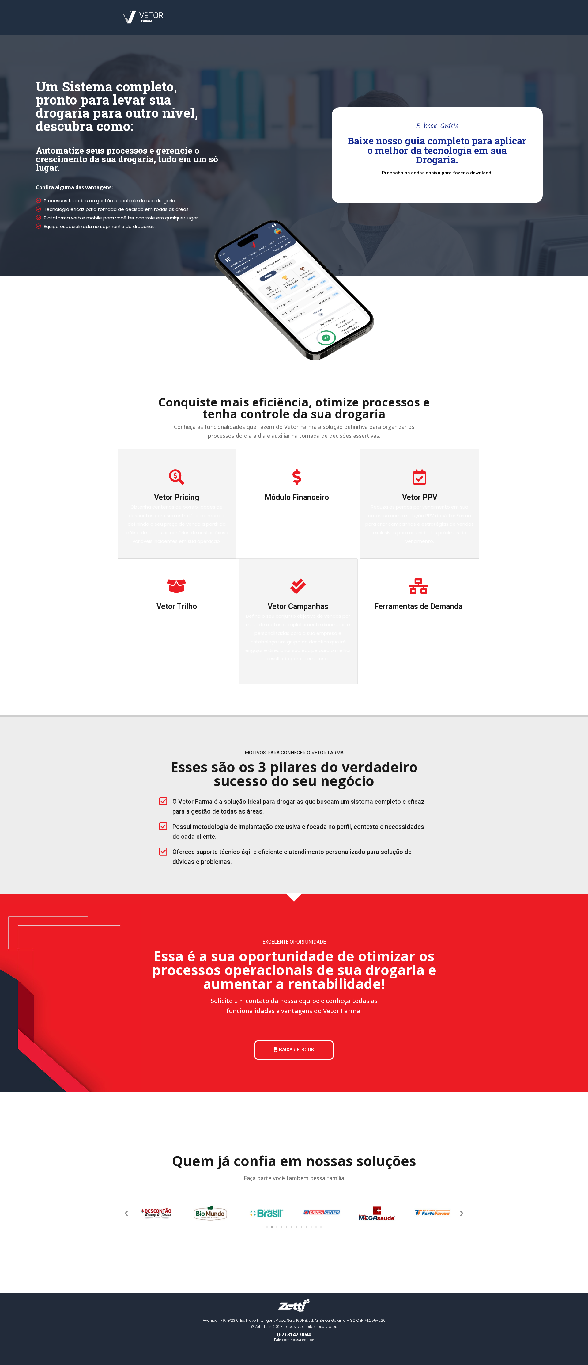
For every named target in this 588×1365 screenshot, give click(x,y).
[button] (294, 1050)
